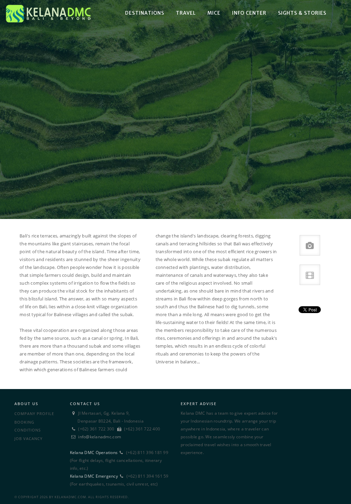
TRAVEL (186, 13)
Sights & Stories (302, 13)
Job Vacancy (28, 438)
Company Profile (34, 413)
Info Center (249, 13)
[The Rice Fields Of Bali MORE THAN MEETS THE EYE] (175, 109)
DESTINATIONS (144, 13)
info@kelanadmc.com (99, 437)
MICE (213, 13)
